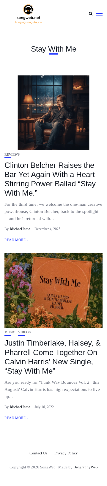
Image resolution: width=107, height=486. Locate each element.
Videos (24, 332)
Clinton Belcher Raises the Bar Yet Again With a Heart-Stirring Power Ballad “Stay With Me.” (50, 179)
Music (9, 332)
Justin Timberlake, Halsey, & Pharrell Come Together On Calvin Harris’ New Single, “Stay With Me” (52, 356)
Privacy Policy (66, 453)
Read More (15, 240)
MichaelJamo (20, 229)
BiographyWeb (85, 467)
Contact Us (38, 453)
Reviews (12, 154)
